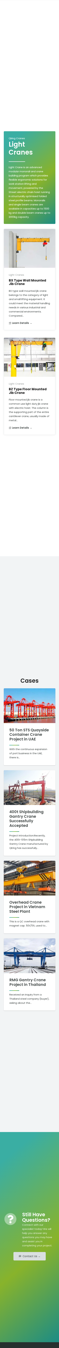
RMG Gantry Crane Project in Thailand (27, 982)
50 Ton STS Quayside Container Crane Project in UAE (29, 734)
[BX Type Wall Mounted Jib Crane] (29, 279)
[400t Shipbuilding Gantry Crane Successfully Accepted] (29, 787)
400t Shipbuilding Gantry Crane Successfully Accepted (26, 818)
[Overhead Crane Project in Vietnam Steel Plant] (29, 878)
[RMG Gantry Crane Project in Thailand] (29, 955)
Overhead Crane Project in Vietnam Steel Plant (27, 907)
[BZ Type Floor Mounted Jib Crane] (29, 386)
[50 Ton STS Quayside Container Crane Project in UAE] (29, 705)
